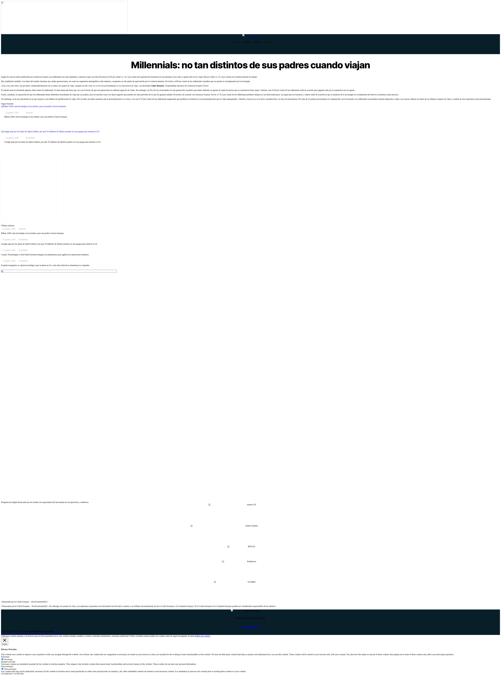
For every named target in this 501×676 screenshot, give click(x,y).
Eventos (258, 42)
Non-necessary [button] (7, 666)
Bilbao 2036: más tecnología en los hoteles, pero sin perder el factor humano (35, 117)
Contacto (269, 42)
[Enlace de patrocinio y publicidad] (64, 33)
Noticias (235, 42)
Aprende (29, 113)
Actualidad (30, 138)
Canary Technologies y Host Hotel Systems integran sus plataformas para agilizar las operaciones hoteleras (45, 255)
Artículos (247, 42)
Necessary (8, 659)
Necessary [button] (5, 657)
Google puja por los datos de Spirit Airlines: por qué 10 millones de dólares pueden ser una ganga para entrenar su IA (52, 142)
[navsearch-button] (4, 50)
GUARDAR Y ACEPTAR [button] (12, 674)
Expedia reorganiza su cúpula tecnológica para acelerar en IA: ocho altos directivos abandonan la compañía (45, 265)
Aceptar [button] (191, 636)
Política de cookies (202, 636)
